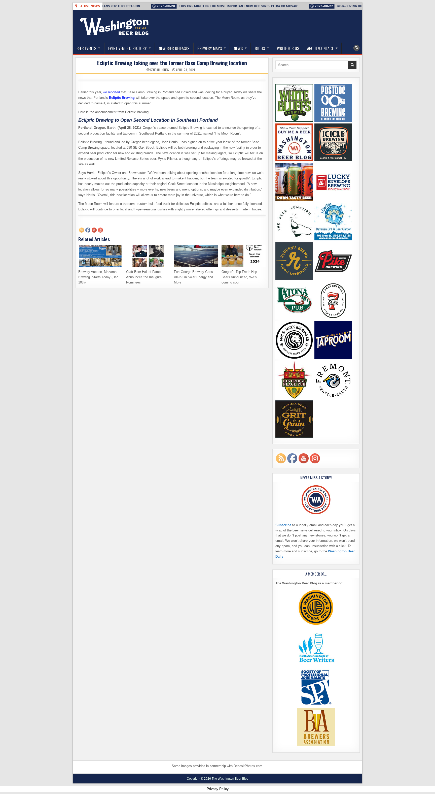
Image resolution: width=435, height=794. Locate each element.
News (238, 48)
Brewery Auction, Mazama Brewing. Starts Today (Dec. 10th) (98, 277)
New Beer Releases (174, 48)
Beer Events (86, 48)
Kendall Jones (159, 69)
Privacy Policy (218, 789)
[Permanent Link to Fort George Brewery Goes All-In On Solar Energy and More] (196, 256)
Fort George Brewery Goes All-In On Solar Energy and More (193, 277)
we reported (111, 92)
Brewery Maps (209, 48)
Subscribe (283, 525)
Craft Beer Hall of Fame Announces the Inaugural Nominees (144, 277)
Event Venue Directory (127, 48)
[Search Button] (356, 48)
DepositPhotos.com (248, 766)
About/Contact (320, 48)
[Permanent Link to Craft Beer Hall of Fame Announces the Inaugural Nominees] (148, 256)
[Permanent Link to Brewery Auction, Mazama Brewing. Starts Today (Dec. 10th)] (100, 256)
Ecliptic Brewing (122, 98)
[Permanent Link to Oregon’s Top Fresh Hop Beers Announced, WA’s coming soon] (244, 256)
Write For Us (288, 48)
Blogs (260, 48)
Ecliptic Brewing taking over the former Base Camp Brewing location (172, 63)
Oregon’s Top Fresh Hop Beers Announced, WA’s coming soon (239, 277)
